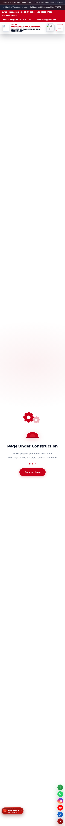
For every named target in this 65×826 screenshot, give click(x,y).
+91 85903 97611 (44, 12)
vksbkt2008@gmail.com (46, 19)
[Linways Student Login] (60, 814)
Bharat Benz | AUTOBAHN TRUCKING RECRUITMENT (30, 2)
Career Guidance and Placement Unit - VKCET (35, 7)
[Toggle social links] (60, 821)
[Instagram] (60, 801)
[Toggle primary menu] (59, 27)
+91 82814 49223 (27, 19)
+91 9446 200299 (9, 16)
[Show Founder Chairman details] (50, 27)
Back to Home (32, 472)
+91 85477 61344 (27, 12)
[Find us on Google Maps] (60, 787)
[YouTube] (60, 808)
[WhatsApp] (60, 794)
